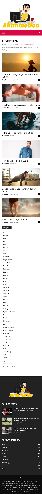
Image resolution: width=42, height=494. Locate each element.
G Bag (5, 284)
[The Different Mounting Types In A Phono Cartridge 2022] (7, 430)
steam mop (7, 345)
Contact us (21, 478)
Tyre (4, 361)
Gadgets (6, 287)
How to (5, 306)
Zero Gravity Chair (9, 367)
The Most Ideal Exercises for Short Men (21, 105)
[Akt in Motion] (21, 16)
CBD (4, 254)
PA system (6, 321)
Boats (5, 244)
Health (5, 300)
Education (6, 269)
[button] (3, 32)
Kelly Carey (5, 79)
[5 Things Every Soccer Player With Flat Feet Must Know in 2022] (7, 421)
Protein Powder (8, 330)
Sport (5, 342)
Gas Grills (6, 293)
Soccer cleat (7, 339)
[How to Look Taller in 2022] (21, 149)
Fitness (5, 275)
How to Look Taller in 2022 (15, 161)
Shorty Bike (7, 336)
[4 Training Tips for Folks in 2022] (21, 121)
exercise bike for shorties (26, 45)
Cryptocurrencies (8, 260)
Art (4, 232)
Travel (5, 358)
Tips (4, 355)
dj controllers (7, 263)
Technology (7, 352)
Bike (4, 238)
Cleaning (6, 257)
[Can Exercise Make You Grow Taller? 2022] (21, 177)
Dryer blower (7, 266)
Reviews (6, 333)
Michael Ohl (5, 107)
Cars (4, 251)
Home (4, 38)
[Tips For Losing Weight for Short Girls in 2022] (21, 62)
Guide (5, 296)
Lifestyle (6, 318)
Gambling (6, 290)
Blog (4, 241)
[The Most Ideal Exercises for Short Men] (21, 93)
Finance (5, 272)
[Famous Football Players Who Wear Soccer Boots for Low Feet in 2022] (7, 411)
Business (6, 247)
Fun (4, 281)
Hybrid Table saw (9, 312)
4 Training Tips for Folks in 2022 (17, 133)
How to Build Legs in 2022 (14, 219)
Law (4, 315)
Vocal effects (7, 364)
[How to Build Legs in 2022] (21, 207)
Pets (4, 324)
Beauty (5, 235)
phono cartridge (8, 327)
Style (4, 348)
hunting (5, 309)
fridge (5, 278)
